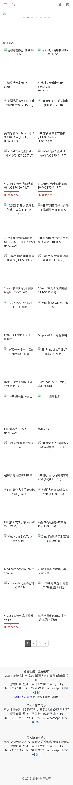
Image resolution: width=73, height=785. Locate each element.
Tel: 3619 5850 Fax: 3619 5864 (25, 718)
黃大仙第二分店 (36, 705)
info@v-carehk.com (46, 697)
